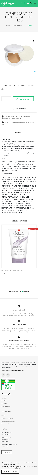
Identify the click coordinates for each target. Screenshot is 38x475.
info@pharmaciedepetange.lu (9, 444)
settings (17, 468)
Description (19, 132)
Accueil (8, 25)
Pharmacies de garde (7, 424)
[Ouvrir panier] (24, 3)
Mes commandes (6, 406)
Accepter (6, 471)
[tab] (19, 133)
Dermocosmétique (17, 25)
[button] (33, 41)
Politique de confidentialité (8, 421)
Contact (3, 415)
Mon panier (4, 403)
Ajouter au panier (24, 99)
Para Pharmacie (28, 25)
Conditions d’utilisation (7, 418)
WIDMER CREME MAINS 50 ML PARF (12, 271)
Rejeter (15, 471)
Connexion (4, 398)
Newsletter (7, 452)
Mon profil (4, 401)
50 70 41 (6, 446)
